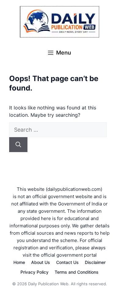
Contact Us (67, 262)
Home (19, 262)
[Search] (18, 144)
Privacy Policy (34, 272)
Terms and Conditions (77, 272)
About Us (40, 262)
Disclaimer (95, 262)
